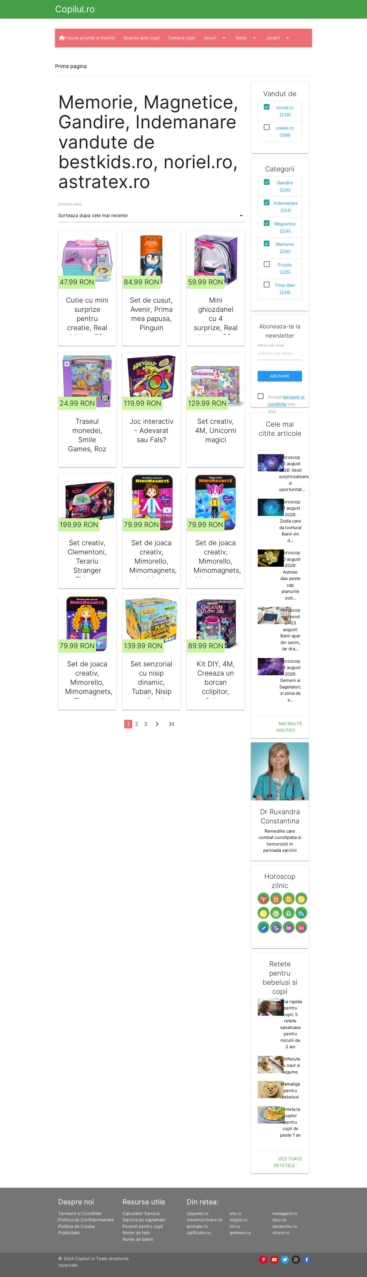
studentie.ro (284, 1226)
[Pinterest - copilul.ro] (263, 1259)
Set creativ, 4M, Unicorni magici (215, 430)
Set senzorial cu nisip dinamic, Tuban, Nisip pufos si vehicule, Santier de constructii (151, 696)
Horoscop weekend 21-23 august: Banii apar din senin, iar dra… (290, 629)
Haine (74, 56)
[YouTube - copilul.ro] (274, 1259)
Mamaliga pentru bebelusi (290, 1090)
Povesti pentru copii (142, 1226)
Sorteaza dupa (70, 204)
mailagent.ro (285, 1213)
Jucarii (278, 37)
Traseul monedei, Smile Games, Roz (87, 435)
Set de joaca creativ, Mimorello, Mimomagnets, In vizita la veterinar (151, 566)
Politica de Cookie (76, 1226)
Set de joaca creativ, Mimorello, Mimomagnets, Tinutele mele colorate (87, 691)
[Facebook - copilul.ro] (306, 1259)
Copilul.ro (75, 9)
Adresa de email (271, 345)
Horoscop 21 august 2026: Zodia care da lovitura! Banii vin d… (290, 521)
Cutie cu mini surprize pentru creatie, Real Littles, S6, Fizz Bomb (87, 323)
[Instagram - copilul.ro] (295, 1259)
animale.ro (197, 1226)
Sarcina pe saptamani (144, 1219)
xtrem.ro (281, 1232)
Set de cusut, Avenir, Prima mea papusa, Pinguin (151, 314)
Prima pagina (71, 66)
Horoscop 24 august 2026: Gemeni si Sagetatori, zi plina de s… (290, 680)
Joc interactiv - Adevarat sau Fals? (151, 430)
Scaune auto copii (142, 37)
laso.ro (279, 1219)
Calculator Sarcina (140, 1213)
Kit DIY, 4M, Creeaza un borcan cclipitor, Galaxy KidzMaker (216, 687)
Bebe (247, 37)
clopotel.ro (197, 1213)
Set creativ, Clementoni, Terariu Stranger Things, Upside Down (87, 566)
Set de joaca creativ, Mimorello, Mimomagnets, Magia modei (216, 561)
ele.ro (235, 1213)
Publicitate (69, 1232)
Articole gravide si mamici (89, 37)
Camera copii (181, 37)
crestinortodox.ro (204, 1219)
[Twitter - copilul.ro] (285, 1259)
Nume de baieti (137, 1239)
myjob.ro (238, 1219)
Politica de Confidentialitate (86, 1219)
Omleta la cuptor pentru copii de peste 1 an (290, 1122)
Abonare (280, 376)
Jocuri (215, 37)
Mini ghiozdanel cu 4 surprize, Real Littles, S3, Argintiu (216, 323)
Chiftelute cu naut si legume (290, 1065)
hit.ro (235, 1226)
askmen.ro (240, 1232)
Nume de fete (136, 1232)
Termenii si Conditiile (79, 1213)
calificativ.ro (199, 1232)
